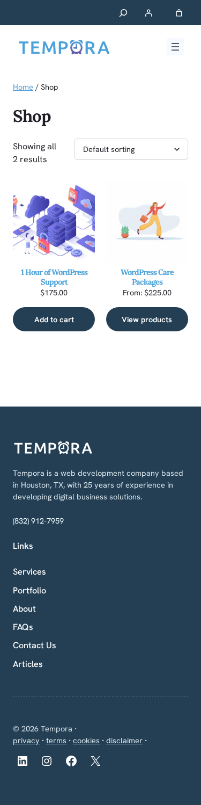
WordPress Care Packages (147, 277)
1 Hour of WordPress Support (54, 277)
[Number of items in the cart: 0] (179, 12)
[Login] (148, 12)
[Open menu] (175, 46)
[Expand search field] (124, 13)
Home (23, 87)
